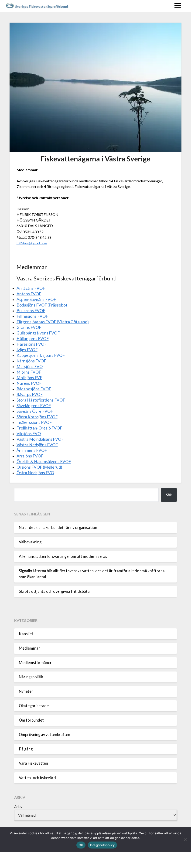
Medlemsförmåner (35, 662)
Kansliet (26, 633)
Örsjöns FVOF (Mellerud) (39, 467)
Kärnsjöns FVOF (31, 360)
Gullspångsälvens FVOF (38, 333)
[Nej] (185, 839)
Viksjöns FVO (29, 433)
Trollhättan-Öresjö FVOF (39, 428)
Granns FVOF (29, 327)
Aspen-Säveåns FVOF (36, 299)
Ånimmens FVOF (32, 450)
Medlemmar (29, 648)
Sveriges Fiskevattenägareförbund (41, 6)
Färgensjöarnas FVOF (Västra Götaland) (53, 321)
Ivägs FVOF (27, 349)
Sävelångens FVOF (34, 405)
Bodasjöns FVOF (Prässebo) (42, 305)
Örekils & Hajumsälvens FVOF (44, 461)
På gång (26, 749)
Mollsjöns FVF (29, 377)
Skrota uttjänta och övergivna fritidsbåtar (55, 591)
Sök (169, 495)
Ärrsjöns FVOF (30, 455)
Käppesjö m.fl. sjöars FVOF (41, 355)
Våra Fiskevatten (33, 763)
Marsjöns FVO (30, 366)
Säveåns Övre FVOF (35, 411)
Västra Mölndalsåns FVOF (40, 439)
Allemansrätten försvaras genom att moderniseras (63, 556)
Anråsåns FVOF (31, 288)
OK (81, 845)
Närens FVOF (29, 383)
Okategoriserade (34, 705)
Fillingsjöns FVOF (32, 316)
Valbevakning (30, 542)
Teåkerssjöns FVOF (34, 422)
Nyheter (26, 691)
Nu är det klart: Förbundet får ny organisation (58, 527)
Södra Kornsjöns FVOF (37, 416)
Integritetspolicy (102, 845)
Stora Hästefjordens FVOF (41, 400)
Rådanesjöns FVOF (34, 388)
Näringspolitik (31, 677)
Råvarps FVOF (30, 394)
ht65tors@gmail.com (32, 243)
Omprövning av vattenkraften (44, 734)
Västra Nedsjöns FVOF (37, 444)
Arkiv (18, 806)
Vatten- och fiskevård (37, 777)
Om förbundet (31, 720)
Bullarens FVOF (31, 310)
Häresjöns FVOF (32, 344)
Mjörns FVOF (29, 372)
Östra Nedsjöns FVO (35, 472)
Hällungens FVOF (33, 338)
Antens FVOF (29, 293)
